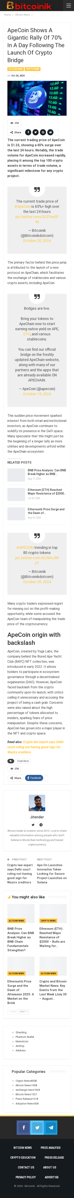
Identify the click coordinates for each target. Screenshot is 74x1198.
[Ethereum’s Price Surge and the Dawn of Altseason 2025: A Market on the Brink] (16, 514)
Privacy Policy (26, 1177)
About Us (49, 1167)
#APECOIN (25, 548)
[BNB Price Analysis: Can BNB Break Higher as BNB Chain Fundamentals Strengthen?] (16, 475)
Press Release (27, 1098)
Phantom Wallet (25, 1036)
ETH (26, 334)
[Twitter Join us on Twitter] (37, 1127)
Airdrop (20, 1045)
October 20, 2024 (37, 241)
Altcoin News (16, 69)
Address (21, 1050)
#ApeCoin (22, 206)
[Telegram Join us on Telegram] (50, 1127)
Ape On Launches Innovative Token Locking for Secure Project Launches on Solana (52, 873)
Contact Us (26, 1167)
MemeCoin (22, 1041)
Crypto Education (23, 1157)
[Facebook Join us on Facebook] (23, 1127)
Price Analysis (50, 1147)
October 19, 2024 (37, 394)
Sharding (21, 1032)
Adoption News (27, 1103)
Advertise (52, 1177)
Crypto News (32, 69)
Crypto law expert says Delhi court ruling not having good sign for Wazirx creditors (35, 747)
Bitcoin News (26, 1094)
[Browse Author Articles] (37, 803)
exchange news (28, 1089)
